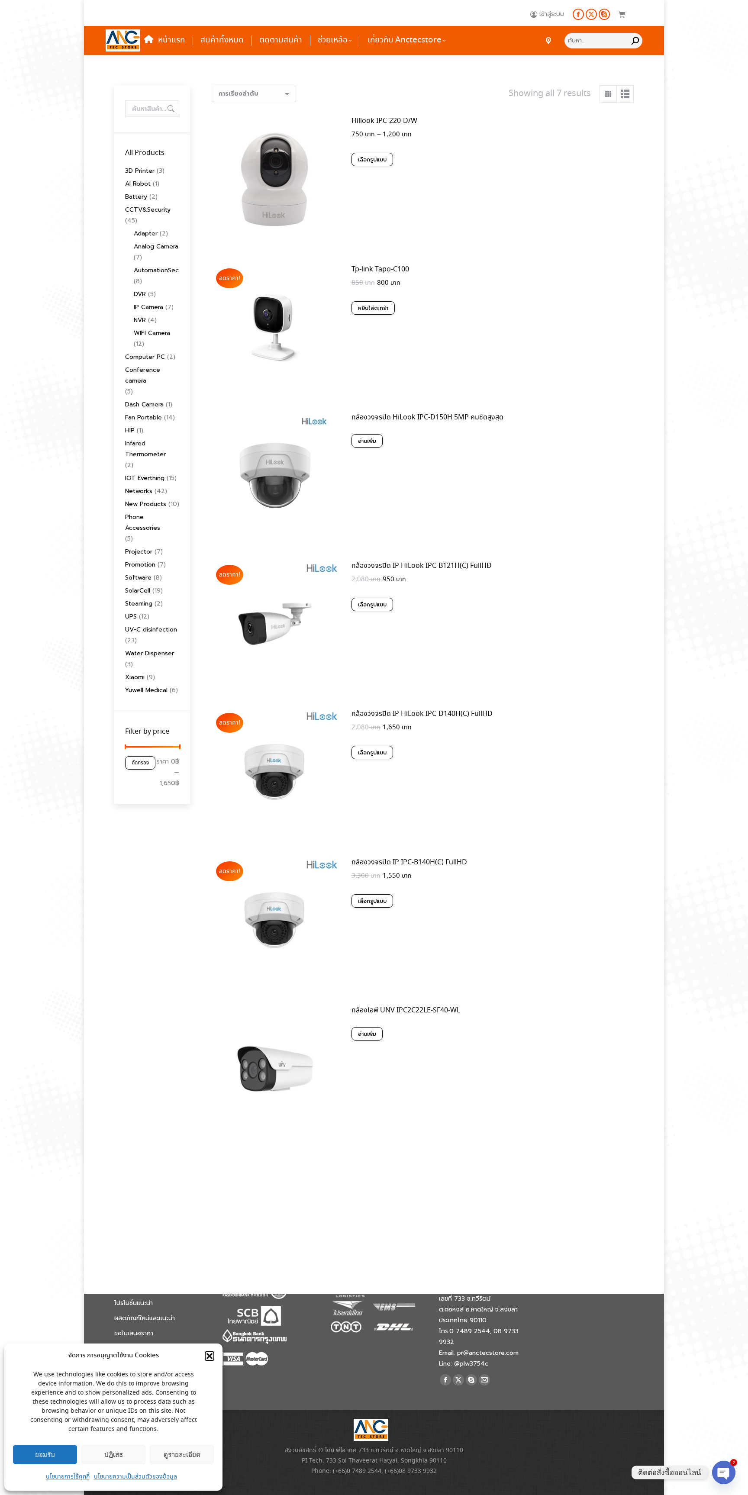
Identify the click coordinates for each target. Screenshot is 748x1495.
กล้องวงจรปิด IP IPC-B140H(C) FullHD (409, 862)
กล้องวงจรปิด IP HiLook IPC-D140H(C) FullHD (422, 714)
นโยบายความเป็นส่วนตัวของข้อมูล (135, 1476)
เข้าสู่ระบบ (551, 14)
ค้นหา (170, 108)
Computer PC (145, 356)
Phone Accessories (142, 522)
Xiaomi (135, 677)
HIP (130, 430)
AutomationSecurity (162, 270)
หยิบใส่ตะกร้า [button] (373, 308)
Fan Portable (143, 417)
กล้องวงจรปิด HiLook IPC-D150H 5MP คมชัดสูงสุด (427, 417)
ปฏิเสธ (113, 1454)
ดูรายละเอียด (182, 1454)
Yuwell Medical (146, 690)
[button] (209, 1356)
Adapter (146, 233)
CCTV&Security (148, 209)
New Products (145, 504)
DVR (140, 294)
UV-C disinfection (151, 629)
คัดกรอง (140, 763)
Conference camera (142, 375)
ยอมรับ (45, 1454)
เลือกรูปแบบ (372, 160)
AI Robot (138, 183)
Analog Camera (156, 246)
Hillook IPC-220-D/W (384, 121)
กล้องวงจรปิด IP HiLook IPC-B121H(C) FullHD (421, 566)
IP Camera (148, 307)
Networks (138, 491)
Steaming (138, 603)
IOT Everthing (144, 478)
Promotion (140, 564)
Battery (136, 196)
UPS (131, 616)
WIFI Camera (152, 333)
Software (138, 577)
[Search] (635, 40)
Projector (138, 551)
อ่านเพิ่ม (367, 441)
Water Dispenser (149, 653)
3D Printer (140, 170)
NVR (140, 320)
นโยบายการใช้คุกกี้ (68, 1476)
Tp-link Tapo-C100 (380, 269)
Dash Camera (144, 404)
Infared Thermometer (145, 449)
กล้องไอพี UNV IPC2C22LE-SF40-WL (405, 1010)
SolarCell (137, 590)
